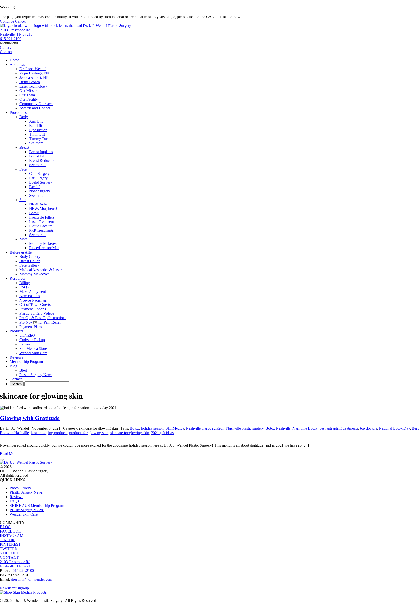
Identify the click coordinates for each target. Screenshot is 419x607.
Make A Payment (32, 291)
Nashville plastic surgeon (205, 428)
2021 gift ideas (162, 433)
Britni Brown (29, 82)
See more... (37, 143)
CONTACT (9, 557)
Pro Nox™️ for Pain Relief (40, 322)
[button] (9, 43)
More (23, 239)
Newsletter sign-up (14, 588)
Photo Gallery (20, 488)
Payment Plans (30, 327)
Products (16, 331)
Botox (34, 213)
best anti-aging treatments (338, 428)
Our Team (27, 95)
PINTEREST (10, 544)
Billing (24, 283)
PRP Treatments (41, 230)
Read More (8, 453)
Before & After (21, 252)
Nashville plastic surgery (245, 428)
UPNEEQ (27, 335)
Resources (17, 278)
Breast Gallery (30, 261)
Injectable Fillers (41, 217)
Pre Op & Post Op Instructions (42, 318)
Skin (22, 200)
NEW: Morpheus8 (43, 208)
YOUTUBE (9, 553)
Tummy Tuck (39, 139)
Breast (24, 147)
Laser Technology (33, 86)
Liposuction (38, 130)
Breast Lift (37, 156)
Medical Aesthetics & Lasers (41, 270)
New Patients (29, 296)
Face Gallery (29, 265)
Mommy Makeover (44, 243)
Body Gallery (29, 256)
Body (23, 117)
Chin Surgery (39, 174)
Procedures (18, 112)
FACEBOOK (10, 531)
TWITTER (8, 549)
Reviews (16, 357)
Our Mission (29, 91)
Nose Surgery (39, 191)
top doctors (368, 428)
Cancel (20, 21)
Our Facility (28, 99)
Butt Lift (35, 125)
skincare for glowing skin (129, 433)
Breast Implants (41, 152)
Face (23, 169)
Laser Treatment (41, 222)
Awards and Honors (34, 108)
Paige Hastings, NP (34, 73)
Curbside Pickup (32, 340)
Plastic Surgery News (35, 375)
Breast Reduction (42, 160)
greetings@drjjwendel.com (31, 579)
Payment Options (32, 309)
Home (14, 60)
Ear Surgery (38, 178)
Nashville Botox (304, 428)
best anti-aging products (49, 433)
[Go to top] (2, 459)
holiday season (152, 428)
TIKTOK (7, 540)
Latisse (24, 344)
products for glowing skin (88, 433)
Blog (13, 366)
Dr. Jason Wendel (32, 69)
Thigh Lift (37, 134)
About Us (17, 64)
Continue (7, 21)
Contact (16, 379)
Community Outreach (36, 104)
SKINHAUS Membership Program (37, 505)
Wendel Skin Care (33, 353)
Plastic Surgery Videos (36, 313)
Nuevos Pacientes (33, 300)
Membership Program (26, 362)
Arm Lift (36, 121)
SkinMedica (175, 428)
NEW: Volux (39, 204)
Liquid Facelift (40, 226)
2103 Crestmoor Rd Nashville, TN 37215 (16, 32)
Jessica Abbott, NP (33, 77)
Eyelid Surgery (40, 182)
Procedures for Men (44, 248)
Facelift (34, 187)
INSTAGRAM (11, 535)
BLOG (5, 527)
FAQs (24, 287)
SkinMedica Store (33, 348)
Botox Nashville (278, 428)
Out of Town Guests (35, 305)
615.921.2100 (10, 39)
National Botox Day (394, 428)
